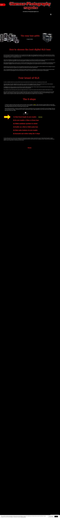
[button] (50, 7)
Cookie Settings (51, 516)
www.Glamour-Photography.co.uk (32, 69)
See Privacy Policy (23, 516)
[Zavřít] (58, 516)
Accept (56, 516)
